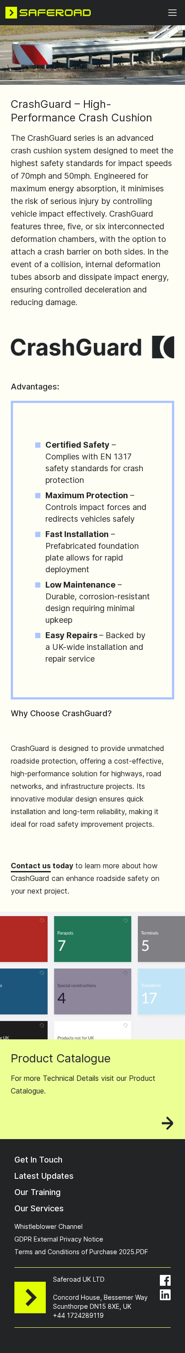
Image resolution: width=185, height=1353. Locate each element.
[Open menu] (172, 12)
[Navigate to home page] (48, 13)
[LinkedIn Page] (165, 1294)
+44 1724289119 (78, 1315)
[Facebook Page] (165, 1280)
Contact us (31, 865)
